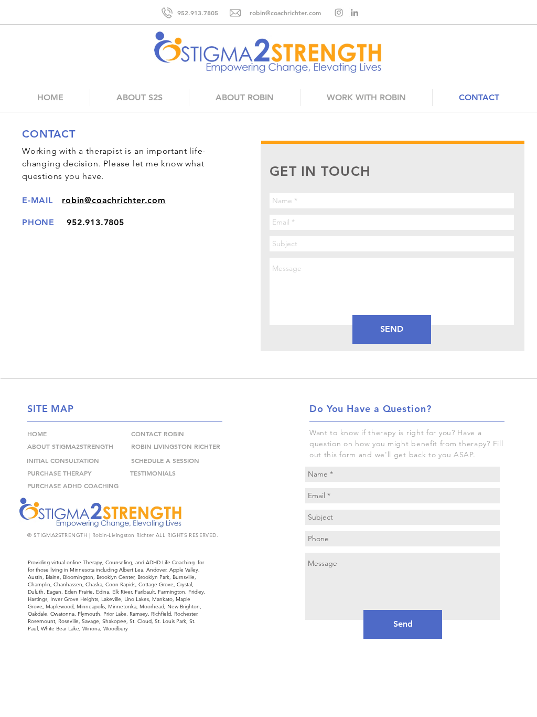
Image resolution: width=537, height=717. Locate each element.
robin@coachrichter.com (114, 200)
